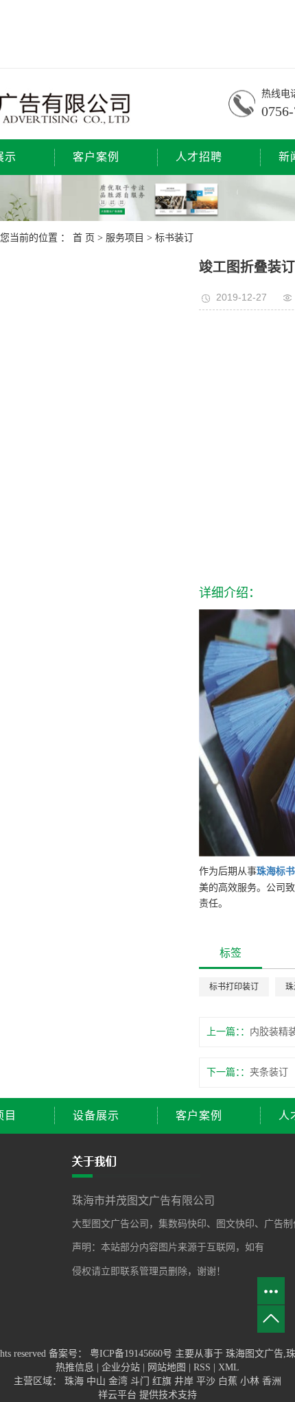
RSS (202, 1367)
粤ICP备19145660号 (131, 1353)
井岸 (185, 1381)
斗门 (141, 1381)
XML (228, 1367)
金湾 (119, 1381)
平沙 (207, 1381)
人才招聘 (199, 157)
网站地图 (168, 1367)
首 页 (84, 238)
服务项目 (125, 238)
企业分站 (121, 1367)
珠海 (75, 1381)
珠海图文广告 (254, 1353)
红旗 (163, 1381)
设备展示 (96, 1115)
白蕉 (229, 1381)
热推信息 (75, 1367)
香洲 (271, 1381)
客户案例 (96, 157)
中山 (97, 1381)
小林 (251, 1381)
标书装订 (174, 238)
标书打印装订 (234, 987)
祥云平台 (117, 1395)
